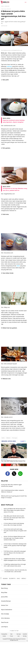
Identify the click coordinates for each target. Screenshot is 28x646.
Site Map (25, 636)
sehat (18, 266)
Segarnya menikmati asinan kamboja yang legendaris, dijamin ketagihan (13, 121)
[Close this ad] (27, 641)
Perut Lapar (14, 438)
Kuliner (3, 438)
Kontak (4, 636)
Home (2, 6)
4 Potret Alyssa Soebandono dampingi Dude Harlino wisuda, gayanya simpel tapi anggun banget (15, 545)
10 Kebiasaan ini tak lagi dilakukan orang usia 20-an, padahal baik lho (15, 189)
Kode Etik (25, 634)
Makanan (8, 438)
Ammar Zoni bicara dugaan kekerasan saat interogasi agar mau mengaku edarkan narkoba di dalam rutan (14, 538)
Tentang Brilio (4, 634)
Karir (19, 636)
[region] (14, 644)
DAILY (18, 578)
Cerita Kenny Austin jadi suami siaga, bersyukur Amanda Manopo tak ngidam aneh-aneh (15, 530)
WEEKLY (24, 578)
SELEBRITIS (12, 578)
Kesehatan (7, 6)
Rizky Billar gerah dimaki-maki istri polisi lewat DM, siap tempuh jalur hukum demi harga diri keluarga (14, 517)
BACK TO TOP (14, 630)
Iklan (11, 634)
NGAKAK (5, 578)
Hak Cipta (19, 634)
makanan (9, 66)
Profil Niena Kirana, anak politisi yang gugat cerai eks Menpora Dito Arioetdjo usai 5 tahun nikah (15, 552)
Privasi (11, 636)
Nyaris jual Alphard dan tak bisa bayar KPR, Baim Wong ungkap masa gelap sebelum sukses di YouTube (15, 510)
